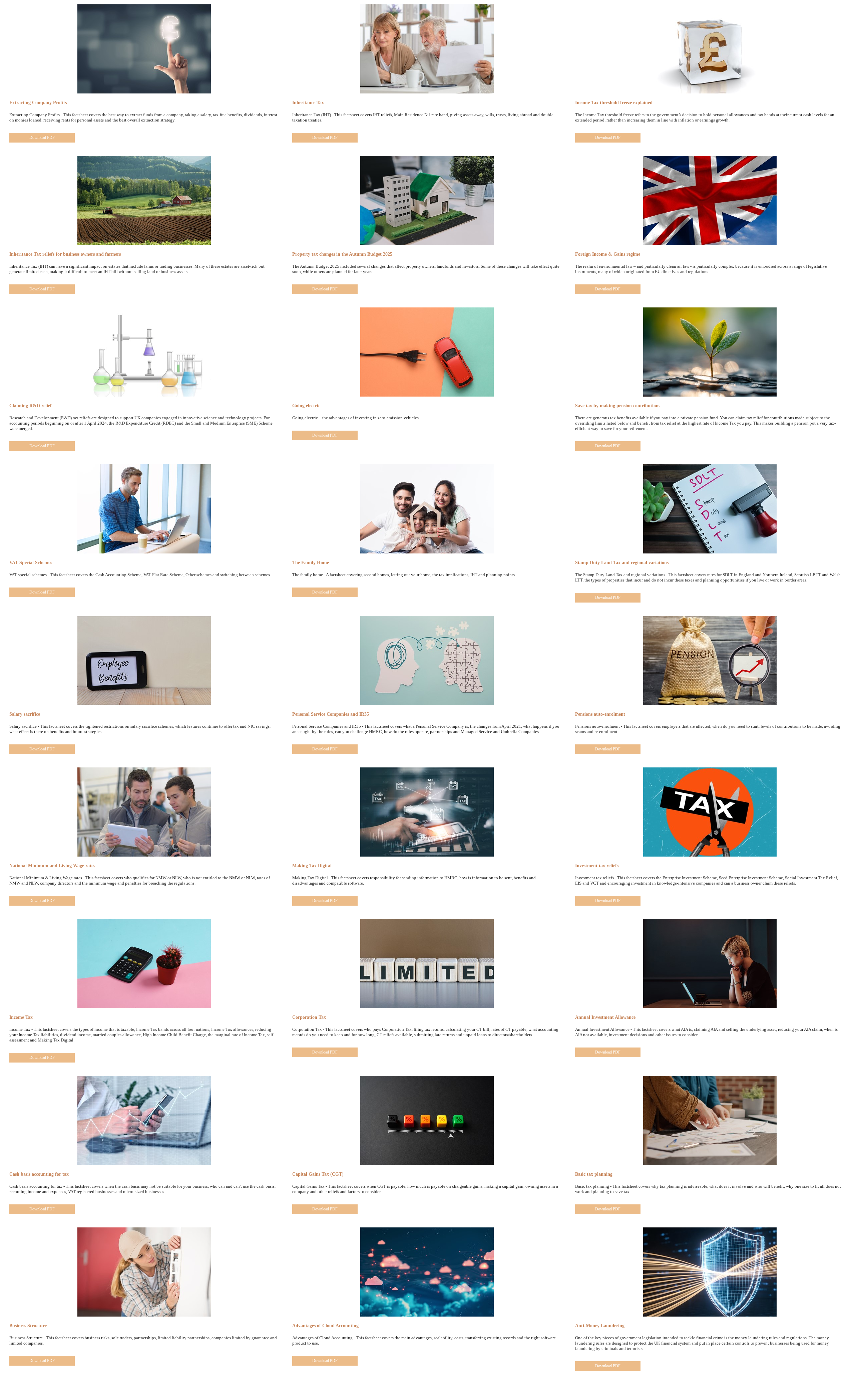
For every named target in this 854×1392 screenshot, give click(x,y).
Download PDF (42, 137)
